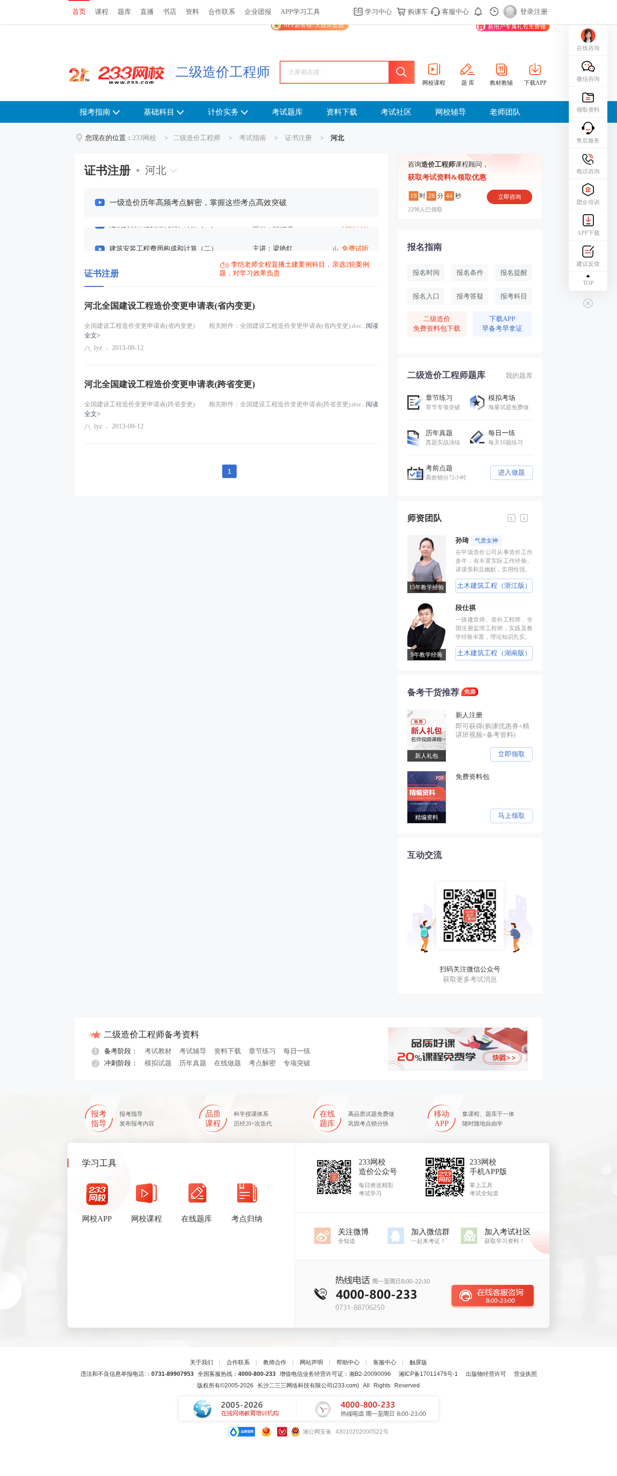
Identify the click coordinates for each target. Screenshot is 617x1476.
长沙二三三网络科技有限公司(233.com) (308, 1385)
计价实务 (223, 112)
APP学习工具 (300, 11)
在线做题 (227, 1063)
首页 (79, 11)
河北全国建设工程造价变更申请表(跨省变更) (169, 384)
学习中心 (377, 11)
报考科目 (513, 296)
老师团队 (505, 112)
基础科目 (159, 112)
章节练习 (262, 1051)
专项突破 (296, 1063)
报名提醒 (513, 272)
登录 (527, 11)
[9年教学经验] (422, 606)
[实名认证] (282, 1432)
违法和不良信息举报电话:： (137, 1374)
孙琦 (470, 540)
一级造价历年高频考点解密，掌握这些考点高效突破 (198, 202)
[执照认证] (266, 1432)
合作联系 (221, 11)
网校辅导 (450, 112)
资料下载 (341, 112)
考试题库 (287, 112)
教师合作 (274, 1362)
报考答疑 (469, 296)
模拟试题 (158, 1063)
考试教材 (158, 1051)
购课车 (417, 11)
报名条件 (469, 272)
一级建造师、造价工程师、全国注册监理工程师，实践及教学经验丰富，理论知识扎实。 (487, 628)
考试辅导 (192, 1051)
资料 (192, 11)
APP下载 (588, 233)
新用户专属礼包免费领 (517, 26)
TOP (588, 283)
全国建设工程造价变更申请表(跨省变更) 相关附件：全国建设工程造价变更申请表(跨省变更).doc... (231, 409)
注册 (541, 11)
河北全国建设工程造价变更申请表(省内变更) (169, 306)
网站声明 (311, 1362)
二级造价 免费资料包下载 (436, 323)
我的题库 (519, 375)
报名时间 (426, 272)
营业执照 (525, 1374)
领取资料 (588, 109)
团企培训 (588, 202)
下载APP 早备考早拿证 (502, 323)
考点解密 (262, 1063)
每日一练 (296, 1051)
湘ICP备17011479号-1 (428, 1374)
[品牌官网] (241, 1432)
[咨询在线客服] (493, 1295)
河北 (155, 170)
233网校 (144, 138)
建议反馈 (588, 263)
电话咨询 (588, 171)
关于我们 (201, 1362)
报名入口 (426, 296)
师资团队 (424, 518)
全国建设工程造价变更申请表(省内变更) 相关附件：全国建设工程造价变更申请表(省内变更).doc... (231, 330)
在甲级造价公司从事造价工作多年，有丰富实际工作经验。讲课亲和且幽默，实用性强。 (487, 561)
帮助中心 (348, 1362)
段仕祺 (459, 607)
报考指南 (95, 112)
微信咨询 (588, 79)
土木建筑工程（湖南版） (487, 653)
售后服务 (588, 140)
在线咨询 (588, 48)
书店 (169, 11)
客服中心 (454, 11)
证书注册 (298, 138)
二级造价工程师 (222, 72)
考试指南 (252, 138)
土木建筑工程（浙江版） (487, 585)
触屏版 (418, 1362)
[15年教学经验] (422, 538)
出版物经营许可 (486, 1374)
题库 (124, 11)
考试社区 (396, 112)
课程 (101, 11)
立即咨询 (509, 197)
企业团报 (257, 11)
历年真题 (192, 1063)
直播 (147, 11)
